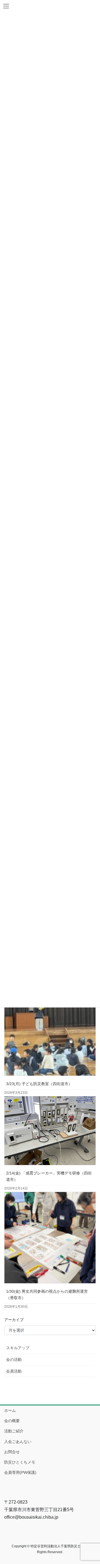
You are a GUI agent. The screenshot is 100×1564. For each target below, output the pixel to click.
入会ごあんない (17, 1441)
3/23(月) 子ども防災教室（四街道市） (39, 1084)
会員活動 (14, 1371)
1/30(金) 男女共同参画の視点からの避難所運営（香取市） (47, 1294)
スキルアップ (17, 1348)
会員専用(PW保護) (20, 1472)
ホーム (10, 1410)
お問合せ (12, 1452)
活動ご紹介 (14, 1431)
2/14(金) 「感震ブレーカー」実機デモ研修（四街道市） (49, 1176)
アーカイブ (14, 1319)
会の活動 (14, 1359)
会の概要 (12, 1420)
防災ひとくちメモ (19, 1462)
